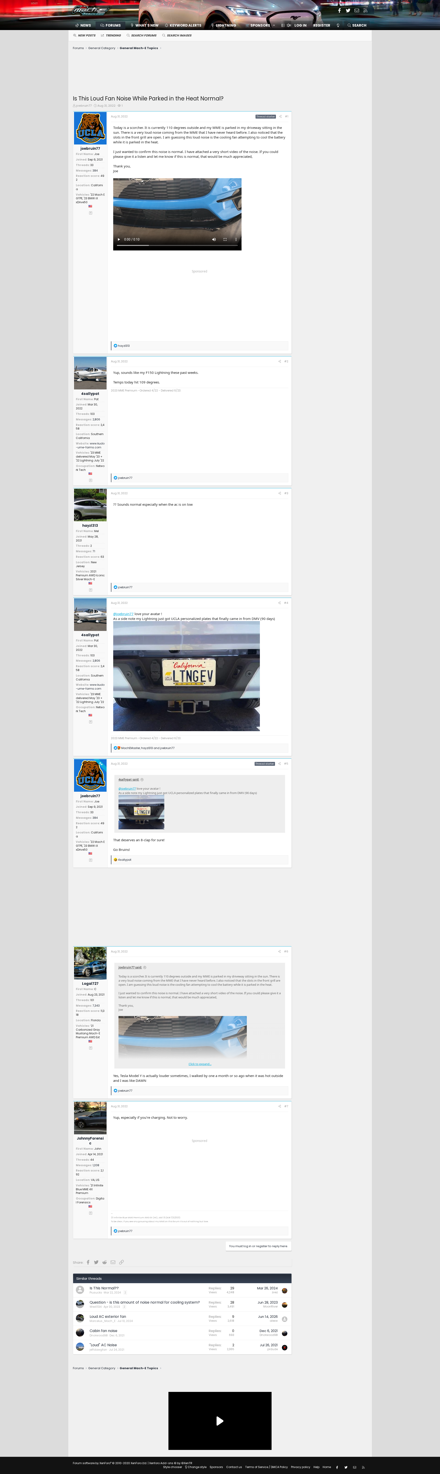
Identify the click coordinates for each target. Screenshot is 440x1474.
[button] (258, 25)
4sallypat (90, 393)
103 (92, 414)
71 (94, 551)
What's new (147, 25)
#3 (286, 493)
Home (327, 1467)
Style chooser (172, 1467)
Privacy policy (300, 1467)
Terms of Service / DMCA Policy (266, 1467)
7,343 (96, 1006)
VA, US (95, 1180)
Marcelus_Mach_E (103, 1321)
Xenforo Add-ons (170, 1463)
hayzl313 (90, 525)
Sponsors (216, 1467)
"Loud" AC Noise (103, 1345)
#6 (286, 951)
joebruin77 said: (130, 967)
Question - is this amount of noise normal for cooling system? (145, 1302)
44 (92, 1160)
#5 (286, 764)
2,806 (96, 419)
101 (92, 1000)
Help (316, 1467)
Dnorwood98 (99, 1335)
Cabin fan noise (103, 1330)
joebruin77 (84, 105)
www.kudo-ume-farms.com (90, 445)
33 (92, 165)
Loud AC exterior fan (108, 1316)
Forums (113, 25)
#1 (286, 116)
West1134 (96, 1307)
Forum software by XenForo (110, 1463)
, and (148, 748)
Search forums (143, 35)
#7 (286, 1106)
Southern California (90, 436)
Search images (179, 35)
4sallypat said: (128, 779)
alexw (274, 1321)
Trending (113, 35)
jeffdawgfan (98, 1350)
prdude (272, 1349)
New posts (86, 35)
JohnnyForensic (90, 1141)
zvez (275, 1292)
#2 (286, 361)
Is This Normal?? (104, 1288)
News (85, 25)
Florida (96, 1020)
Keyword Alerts (185, 25)
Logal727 (90, 983)
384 (95, 170)
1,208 (96, 1165)
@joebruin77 (123, 613)
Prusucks (96, 1292)
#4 (286, 603)
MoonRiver (270, 1306)
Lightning (226, 25)
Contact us (234, 1467)
